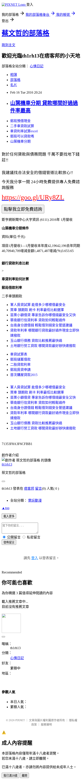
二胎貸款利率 (20, 364)
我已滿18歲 (10, 775)
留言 (38, 488)
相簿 (13, 75)
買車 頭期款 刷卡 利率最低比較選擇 (37, 310)
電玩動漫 (35, 500)
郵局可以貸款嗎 (22, 136)
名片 (13, 85)
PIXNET (20, 720)
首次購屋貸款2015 (23, 375)
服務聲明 (46, 724)
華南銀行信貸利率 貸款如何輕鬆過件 (38, 320)
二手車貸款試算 (22, 126)
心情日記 (36, 66)
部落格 (15, 80)
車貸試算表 (18, 354)
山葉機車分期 (20, 141)
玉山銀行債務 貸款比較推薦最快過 (36, 340)
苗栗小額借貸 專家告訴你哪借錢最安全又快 (43, 315)
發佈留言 (8, 542)
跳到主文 (8, 45)
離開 (24, 775)
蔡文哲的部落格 (25, 33)
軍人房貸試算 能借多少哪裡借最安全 (38, 305)
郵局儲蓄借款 (20, 359)
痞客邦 (29, 488)
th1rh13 (7, 464)
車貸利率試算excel (24, 131)
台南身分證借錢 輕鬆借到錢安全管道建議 (41, 325)
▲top (5, 508)
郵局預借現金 (20, 121)
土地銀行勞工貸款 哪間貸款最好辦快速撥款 (43, 346)
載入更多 (8, 516)
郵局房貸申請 (20, 369)
